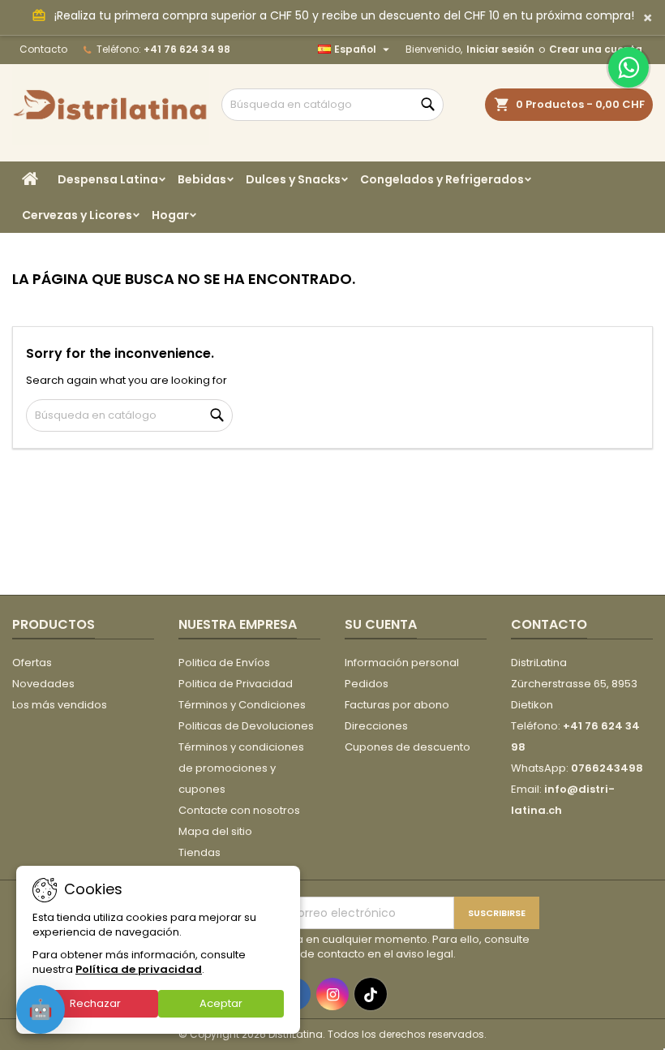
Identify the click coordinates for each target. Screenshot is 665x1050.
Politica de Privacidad (235, 683)
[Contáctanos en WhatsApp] (628, 67)
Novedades (43, 683)
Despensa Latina (108, 179)
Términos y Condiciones (242, 704)
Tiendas (199, 852)
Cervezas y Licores (77, 215)
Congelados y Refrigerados (442, 179)
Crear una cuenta (595, 49)
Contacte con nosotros (239, 810)
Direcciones (376, 726)
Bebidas (202, 179)
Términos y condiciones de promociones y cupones (241, 768)
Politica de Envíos (224, 662)
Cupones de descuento (407, 747)
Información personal (402, 662)
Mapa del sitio (215, 831)
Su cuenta (381, 624)
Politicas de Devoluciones (246, 726)
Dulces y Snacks (293, 179)
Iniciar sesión (500, 49)
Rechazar (95, 1003)
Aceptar (221, 1003)
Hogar (170, 215)
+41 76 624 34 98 (187, 49)
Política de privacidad (138, 969)
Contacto (43, 49)
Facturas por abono (397, 704)
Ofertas (32, 662)
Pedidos (366, 683)
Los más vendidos (59, 704)
